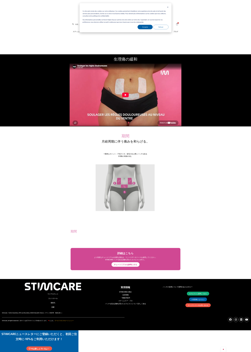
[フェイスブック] (230, 319)
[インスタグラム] (235, 319)
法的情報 (125, 295)
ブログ (175, 31)
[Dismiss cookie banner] (167, 7)
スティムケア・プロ (125, 301)
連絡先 (53, 303)
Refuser (160, 27)
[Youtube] (246, 319)
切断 (53, 307)
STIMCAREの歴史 (125, 292)
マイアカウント (52, 294)
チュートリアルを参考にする (125, 264)
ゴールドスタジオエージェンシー (64, 320)
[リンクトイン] (241, 319)
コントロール (53, 298)
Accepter (145, 27)
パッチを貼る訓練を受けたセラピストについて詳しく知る (125, 303)
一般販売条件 (125, 298)
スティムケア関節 (79, 31)
